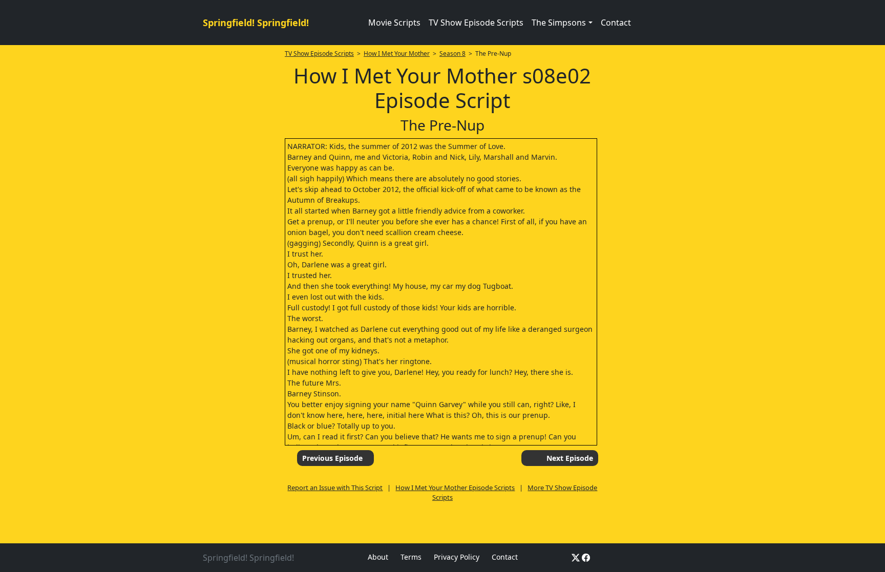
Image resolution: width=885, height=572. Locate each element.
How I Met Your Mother (397, 53)
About (378, 557)
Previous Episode (332, 458)
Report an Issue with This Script (335, 487)
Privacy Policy (456, 557)
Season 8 (452, 53)
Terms (411, 557)
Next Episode (569, 458)
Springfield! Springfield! (256, 22)
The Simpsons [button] (559, 22)
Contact (616, 22)
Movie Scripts (394, 22)
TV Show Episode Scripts (476, 22)
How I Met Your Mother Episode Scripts (455, 487)
